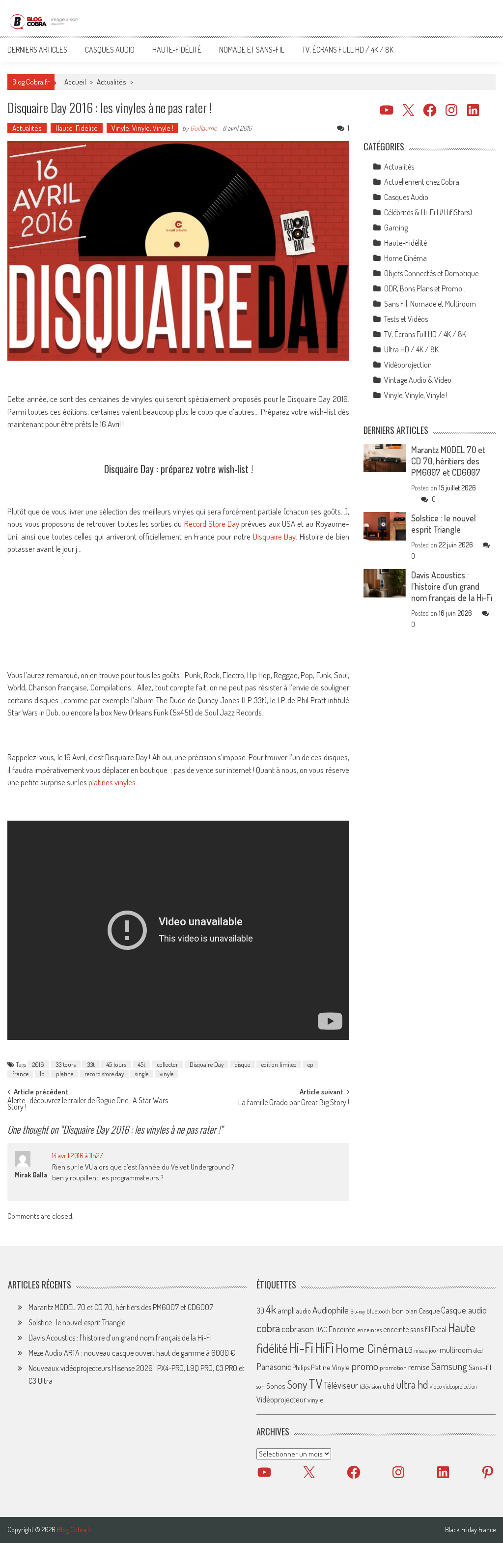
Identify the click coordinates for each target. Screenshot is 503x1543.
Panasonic (273, 1366)
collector (167, 1064)
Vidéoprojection (408, 365)
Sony (297, 1384)
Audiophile (330, 1310)
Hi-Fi (301, 1347)
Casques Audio (110, 50)
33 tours (66, 1064)
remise (419, 1367)
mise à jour (426, 1350)
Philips (300, 1367)
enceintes (369, 1329)
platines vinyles (112, 782)
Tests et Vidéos (406, 319)
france (20, 1074)
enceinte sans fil (406, 1329)
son (260, 1386)
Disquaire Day (274, 536)
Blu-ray (357, 1311)
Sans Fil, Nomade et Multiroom (430, 304)
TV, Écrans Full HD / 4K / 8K (347, 50)
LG (409, 1350)
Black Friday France (470, 1529)
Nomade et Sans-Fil (251, 50)
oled (478, 1350)
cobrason (297, 1328)
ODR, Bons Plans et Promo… (425, 288)
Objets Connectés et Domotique (431, 273)
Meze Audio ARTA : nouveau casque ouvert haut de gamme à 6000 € (131, 1353)
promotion (393, 1368)
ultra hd (412, 1384)
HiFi (324, 1347)
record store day (104, 1074)
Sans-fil (480, 1367)
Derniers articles (37, 50)
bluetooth (378, 1311)
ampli (286, 1310)
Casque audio (464, 1310)
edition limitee (278, 1064)
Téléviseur (341, 1385)
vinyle (166, 1074)
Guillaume (203, 128)
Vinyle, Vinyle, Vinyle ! (142, 128)
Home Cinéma (405, 258)
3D (260, 1310)
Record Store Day (212, 523)
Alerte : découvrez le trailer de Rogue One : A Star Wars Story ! (87, 1104)
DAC (321, 1329)
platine (64, 1074)
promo (364, 1365)
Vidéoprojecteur (281, 1399)
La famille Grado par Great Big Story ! (293, 1103)
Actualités (111, 81)
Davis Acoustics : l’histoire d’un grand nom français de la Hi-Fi (451, 586)
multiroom (456, 1350)
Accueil (75, 81)
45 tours (116, 1064)
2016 (38, 1064)
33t (91, 1064)
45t (141, 1064)
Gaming (396, 227)
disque (242, 1064)
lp (42, 1074)
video (436, 1386)
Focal (439, 1329)
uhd (388, 1385)
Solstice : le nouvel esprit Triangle (443, 524)
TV (315, 1383)
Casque (429, 1310)
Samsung (449, 1366)
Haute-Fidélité (176, 50)
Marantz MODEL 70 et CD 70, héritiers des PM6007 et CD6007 (448, 461)
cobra (268, 1327)
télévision (370, 1386)
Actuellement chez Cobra (421, 182)
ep (310, 1064)
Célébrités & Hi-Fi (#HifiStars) (428, 212)
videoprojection (460, 1386)
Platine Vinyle (330, 1367)
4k (271, 1309)
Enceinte (342, 1329)
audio (303, 1311)
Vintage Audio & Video (417, 380)
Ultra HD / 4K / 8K (411, 349)
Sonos (275, 1386)
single (141, 1074)
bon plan (405, 1310)
